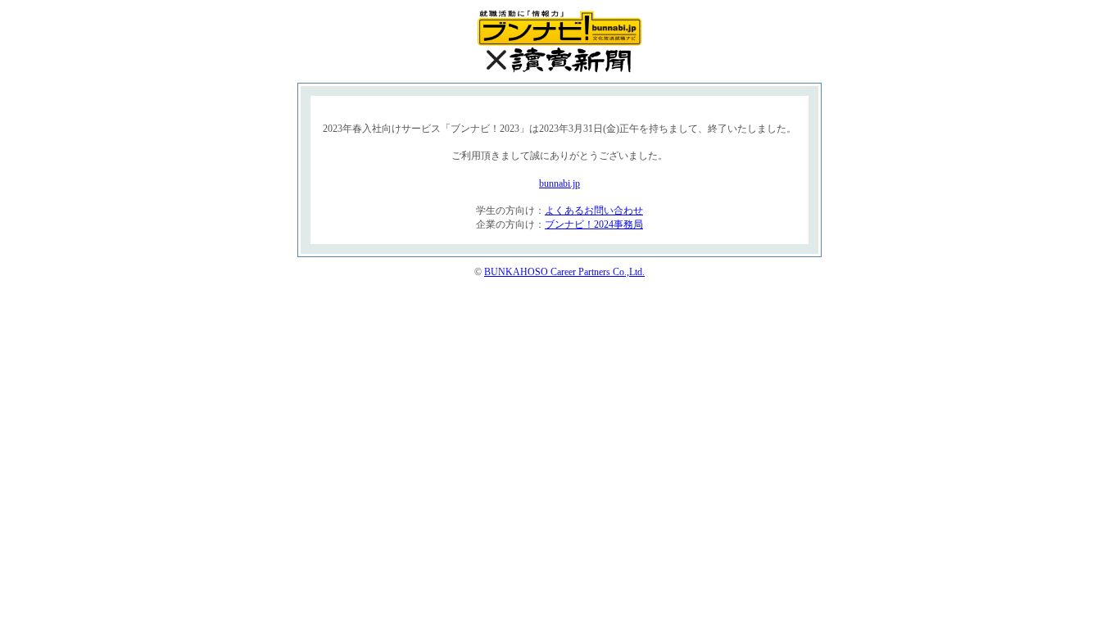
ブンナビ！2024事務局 (594, 224)
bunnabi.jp (559, 183)
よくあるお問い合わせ (594, 210)
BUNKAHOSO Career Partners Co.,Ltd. (564, 272)
